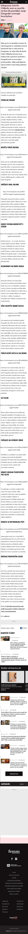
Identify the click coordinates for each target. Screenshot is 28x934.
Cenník (14, 878)
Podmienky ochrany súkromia (14, 883)
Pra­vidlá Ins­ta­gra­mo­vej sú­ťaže (14, 886)
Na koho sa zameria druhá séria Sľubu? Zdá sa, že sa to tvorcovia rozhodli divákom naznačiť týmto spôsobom (18, 726)
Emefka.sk (20, 909)
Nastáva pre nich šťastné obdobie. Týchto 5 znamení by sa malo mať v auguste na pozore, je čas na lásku (18, 702)
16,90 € (3, 690)
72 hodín (21, 784)
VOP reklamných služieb (14, 888)
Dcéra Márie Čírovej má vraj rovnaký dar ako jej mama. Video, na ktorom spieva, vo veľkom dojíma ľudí (14, 714)
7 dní (26, 784)
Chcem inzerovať (14, 875)
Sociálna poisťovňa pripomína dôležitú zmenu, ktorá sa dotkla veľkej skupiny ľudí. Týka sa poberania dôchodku (13, 738)
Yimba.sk (5, 912)
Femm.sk (5, 906)
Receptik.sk (5, 904)
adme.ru (6, 616)
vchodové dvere (20, 130)
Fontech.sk (20, 901)
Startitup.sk (20, 904)
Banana (3, 20)
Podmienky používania (14, 880)
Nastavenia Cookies (14, 891)
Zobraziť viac (14, 774)
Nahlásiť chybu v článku (7, 628)
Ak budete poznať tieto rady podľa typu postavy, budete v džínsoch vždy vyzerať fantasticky (13, 609)
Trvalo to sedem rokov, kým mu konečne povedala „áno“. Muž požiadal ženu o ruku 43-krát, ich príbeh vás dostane (18, 751)
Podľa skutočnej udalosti (8, 685)
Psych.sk (5, 909)
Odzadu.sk (20, 906)
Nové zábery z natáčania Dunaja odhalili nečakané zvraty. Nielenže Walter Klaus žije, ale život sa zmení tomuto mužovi (18, 645)
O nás (14, 872)
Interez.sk (5, 901)
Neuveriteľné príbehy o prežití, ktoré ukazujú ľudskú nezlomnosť (11, 687)
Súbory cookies (14, 894)
